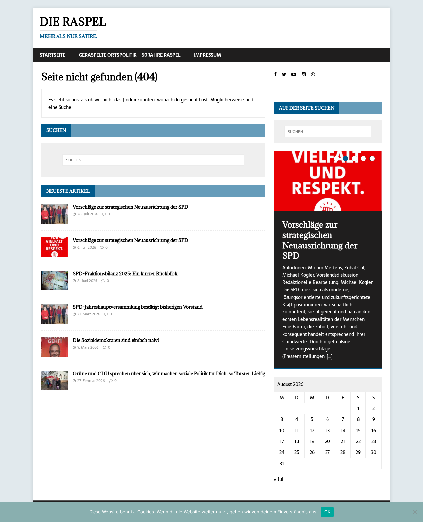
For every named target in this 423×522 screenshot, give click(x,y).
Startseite (52, 55)
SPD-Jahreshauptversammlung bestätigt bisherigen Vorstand (138, 307)
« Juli (279, 479)
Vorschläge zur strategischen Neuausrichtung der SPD (130, 207)
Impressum (207, 55)
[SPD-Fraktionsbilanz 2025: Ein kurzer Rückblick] (54, 286)
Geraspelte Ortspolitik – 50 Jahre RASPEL (129, 55)
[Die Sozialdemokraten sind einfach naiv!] (54, 353)
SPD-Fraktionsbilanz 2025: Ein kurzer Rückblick (125, 273)
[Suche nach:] (153, 160)
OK (327, 511)
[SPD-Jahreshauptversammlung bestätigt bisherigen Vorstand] (54, 319)
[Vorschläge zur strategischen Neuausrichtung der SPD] (54, 219)
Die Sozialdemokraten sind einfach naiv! (116, 340)
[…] (329, 356)
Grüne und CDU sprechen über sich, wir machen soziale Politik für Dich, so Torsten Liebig (169, 373)
